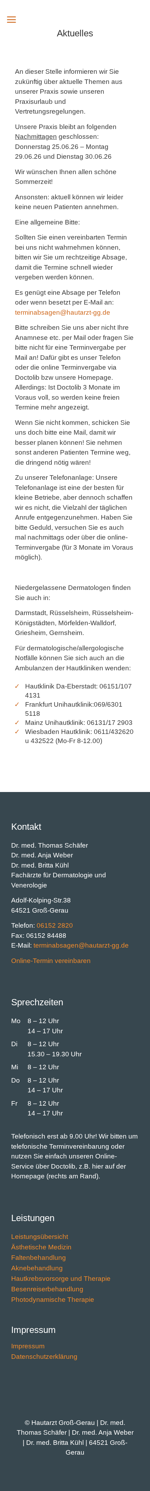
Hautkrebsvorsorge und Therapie (61, 1279)
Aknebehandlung (37, 1269)
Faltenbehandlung (38, 1258)
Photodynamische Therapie (52, 1300)
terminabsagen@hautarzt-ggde (62, 312)
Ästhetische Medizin (41, 1248)
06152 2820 (55, 925)
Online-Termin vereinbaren (51, 960)
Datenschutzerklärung (44, 1357)
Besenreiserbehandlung (47, 1290)
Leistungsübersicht (39, 1237)
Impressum (28, 1347)
